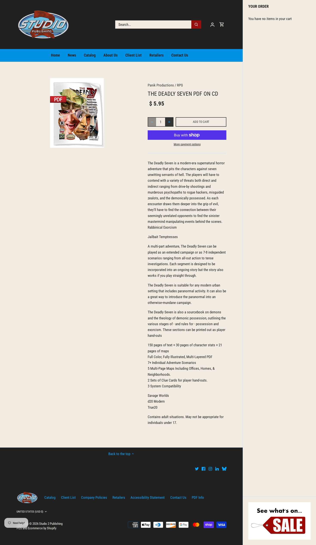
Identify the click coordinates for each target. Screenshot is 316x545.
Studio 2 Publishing (51, 524)
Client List (68, 497)
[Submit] (196, 24)
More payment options (187, 144)
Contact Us (178, 497)
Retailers (118, 497)
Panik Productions (161, 85)
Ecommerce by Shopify (42, 528)
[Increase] (169, 121)
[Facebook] (203, 468)
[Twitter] (197, 468)
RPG (180, 85)
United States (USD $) (30, 511)
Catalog (49, 497)
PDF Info (198, 497)
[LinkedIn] (217, 468)
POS (19, 528)
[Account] (212, 24)
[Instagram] (210, 468)
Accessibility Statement (147, 497)
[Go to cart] (221, 24)
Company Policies (94, 497)
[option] (77, 113)
